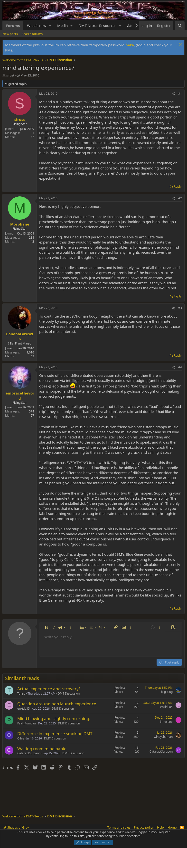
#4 (180, 367)
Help (160, 827)
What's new (36, 25)
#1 (180, 94)
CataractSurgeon (28, 753)
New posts (10, 34)
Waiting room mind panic (41, 748)
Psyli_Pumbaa (26, 723)
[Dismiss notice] (180, 45)
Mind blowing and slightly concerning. (53, 718)
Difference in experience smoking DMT (54, 733)
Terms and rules (118, 827)
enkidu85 (23, 708)
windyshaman (163, 737)
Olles (20, 738)
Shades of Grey (18, 827)
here (129, 44)
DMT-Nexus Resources (97, 25)
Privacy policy (144, 827)
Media (62, 25)
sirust (10, 75)
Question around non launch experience (56, 703)
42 (32, 137)
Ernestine (166, 722)
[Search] (180, 25)
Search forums (32, 34)
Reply (178, 186)
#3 (180, 308)
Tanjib (21, 693)
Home (172, 827)
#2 (180, 198)
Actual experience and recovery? (48, 688)
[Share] (173, 94)
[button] (50, 25)
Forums (13, 25)
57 (32, 415)
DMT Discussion (69, 693)
